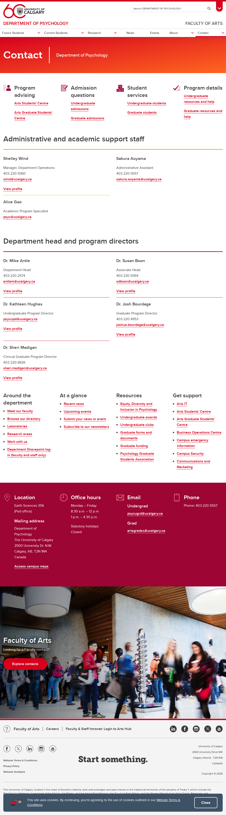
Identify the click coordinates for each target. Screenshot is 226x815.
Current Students (56, 33)
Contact (203, 33)
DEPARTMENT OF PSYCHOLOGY (35, 23)
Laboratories (17, 426)
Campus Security (190, 453)
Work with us (17, 441)
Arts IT (182, 403)
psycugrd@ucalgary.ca (145, 513)
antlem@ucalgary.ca (19, 281)
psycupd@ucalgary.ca (20, 319)
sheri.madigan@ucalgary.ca (25, 368)
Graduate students (142, 112)
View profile (12, 188)
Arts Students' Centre (31, 103)
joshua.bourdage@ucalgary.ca (140, 324)
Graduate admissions (87, 118)
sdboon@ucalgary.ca (132, 281)
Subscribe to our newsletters (86, 426)
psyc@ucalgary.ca (17, 216)
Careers (52, 728)
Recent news (74, 403)
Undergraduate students (146, 103)
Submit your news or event (85, 418)
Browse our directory (23, 418)
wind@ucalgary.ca (17, 179)
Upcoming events (77, 411)
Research (94, 33)
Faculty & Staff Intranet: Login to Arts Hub (98, 728)
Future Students (13, 33)
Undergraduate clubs (137, 424)
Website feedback (14, 772)
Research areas (19, 433)
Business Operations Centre (199, 432)
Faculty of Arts (204, 23)
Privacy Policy (11, 766)
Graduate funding (134, 445)
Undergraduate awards (138, 417)
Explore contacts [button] (25, 663)
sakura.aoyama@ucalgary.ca (139, 179)
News (130, 33)
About (174, 33)
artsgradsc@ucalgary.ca (146, 530)
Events (154, 33)
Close (205, 802)
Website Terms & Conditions (20, 760)
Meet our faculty (20, 411)
